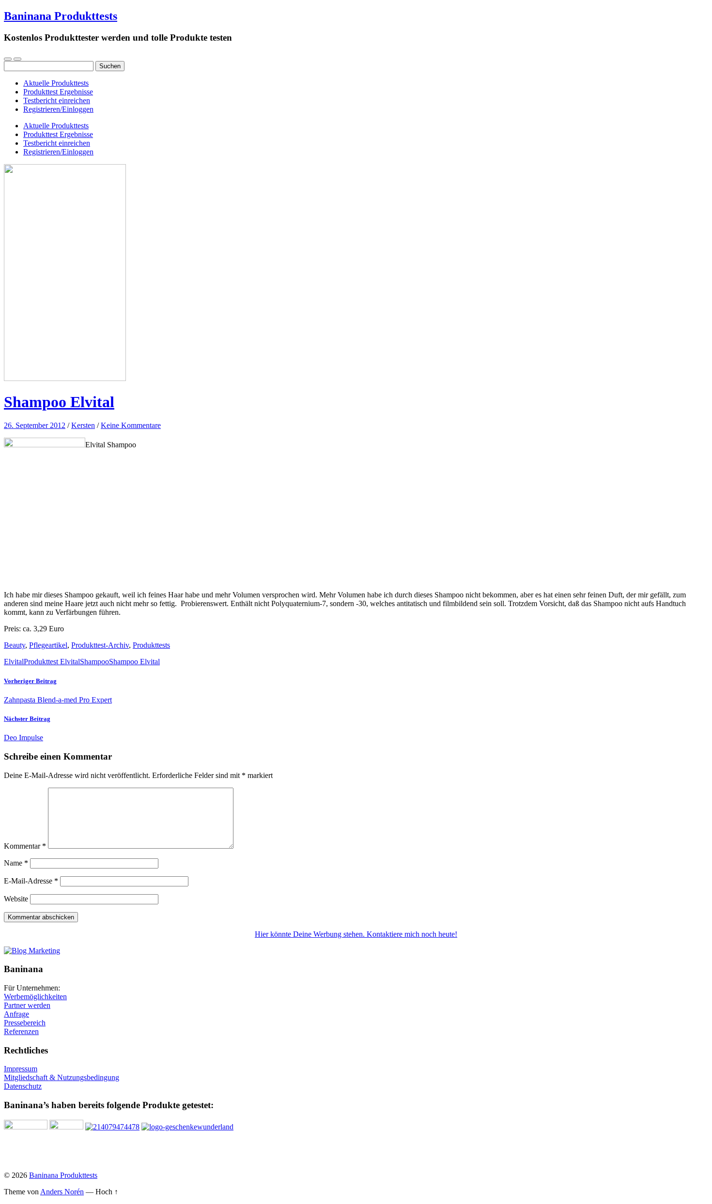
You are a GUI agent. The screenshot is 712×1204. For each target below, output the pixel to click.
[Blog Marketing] (32, 950)
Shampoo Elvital (59, 402)
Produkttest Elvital (52, 661)
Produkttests (151, 645)
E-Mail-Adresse (31, 881)
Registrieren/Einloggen (58, 109)
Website (16, 899)
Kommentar (25, 846)
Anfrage (16, 1014)
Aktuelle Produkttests (56, 83)
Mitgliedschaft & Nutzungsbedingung (61, 1077)
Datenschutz (23, 1086)
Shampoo (94, 661)
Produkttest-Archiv (100, 645)
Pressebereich (25, 1023)
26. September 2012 (34, 425)
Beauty (14, 645)
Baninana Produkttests (60, 16)
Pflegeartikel (48, 645)
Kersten (83, 425)
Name (16, 863)
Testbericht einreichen (56, 100)
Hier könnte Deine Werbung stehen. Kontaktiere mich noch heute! (356, 934)
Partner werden (27, 1005)
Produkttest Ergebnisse (58, 92)
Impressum (20, 1069)
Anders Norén (62, 1192)
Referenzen (21, 1031)
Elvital (14, 661)
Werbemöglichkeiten (35, 996)
